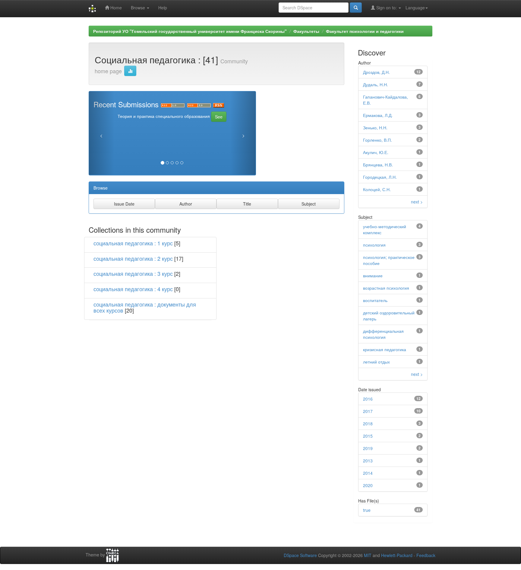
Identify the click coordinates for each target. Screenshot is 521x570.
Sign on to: (386, 8)
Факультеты (306, 31)
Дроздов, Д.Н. (376, 72)
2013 (368, 461)
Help (162, 8)
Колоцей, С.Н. (377, 189)
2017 (368, 411)
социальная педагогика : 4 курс (133, 289)
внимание (373, 275)
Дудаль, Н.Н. (375, 84)
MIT (367, 555)
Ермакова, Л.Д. (378, 115)
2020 (368, 485)
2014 (368, 473)
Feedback (425, 555)
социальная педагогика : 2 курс (133, 258)
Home (115, 8)
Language (415, 8)
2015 (368, 436)
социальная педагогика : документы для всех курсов (144, 307)
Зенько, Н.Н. (375, 127)
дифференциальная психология (383, 334)
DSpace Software (300, 555)
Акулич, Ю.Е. (375, 152)
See (219, 117)
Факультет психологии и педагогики (365, 31)
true (367, 510)
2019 (368, 448)
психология (374, 245)
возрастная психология (386, 288)
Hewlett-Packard (396, 555)
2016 (368, 399)
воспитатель (375, 300)
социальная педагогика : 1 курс (133, 243)
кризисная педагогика (384, 349)
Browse (138, 8)
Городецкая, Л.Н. (380, 177)
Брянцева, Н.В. (378, 165)
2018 (368, 423)
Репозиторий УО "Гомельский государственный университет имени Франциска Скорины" (190, 31)
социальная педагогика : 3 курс (133, 273)
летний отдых (376, 362)
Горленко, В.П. (377, 140)
